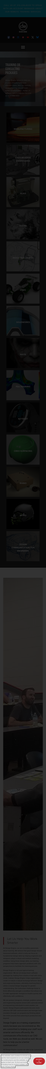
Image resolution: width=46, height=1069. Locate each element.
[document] (23, 534)
